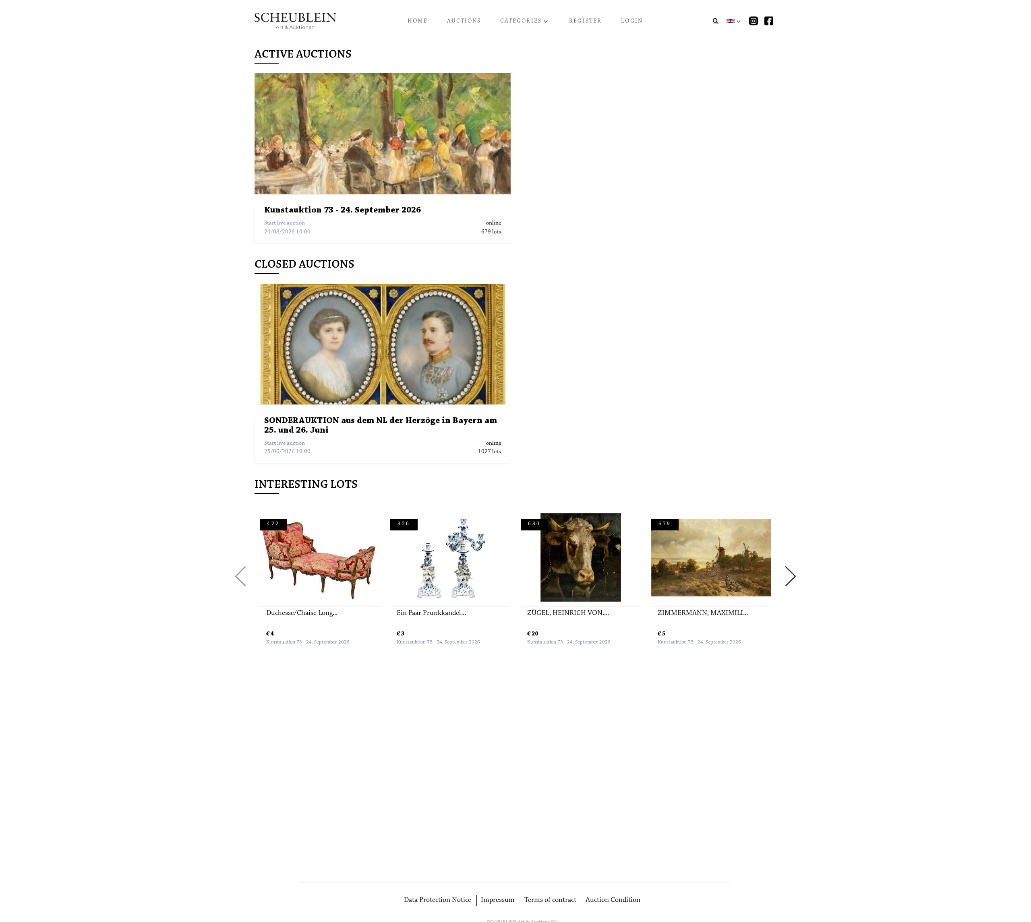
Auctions (464, 21)
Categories (521, 21)
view (387, 134)
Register (585, 21)
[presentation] (240, 576)
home (418, 21)
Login (632, 21)
